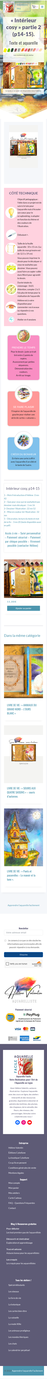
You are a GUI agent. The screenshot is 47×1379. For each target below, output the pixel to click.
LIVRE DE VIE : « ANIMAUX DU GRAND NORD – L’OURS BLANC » (22, 709)
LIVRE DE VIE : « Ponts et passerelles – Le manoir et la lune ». (21, 875)
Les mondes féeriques (18, 1337)
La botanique (14, 1304)
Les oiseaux (13, 1291)
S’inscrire (23, 954)
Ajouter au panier (23, 608)
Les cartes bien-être (17, 1311)
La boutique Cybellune (18, 1157)
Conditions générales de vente (22, 1168)
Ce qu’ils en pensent (17, 1162)
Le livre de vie (14, 1298)
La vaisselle (13, 1317)
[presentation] (23, 671)
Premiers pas (22, 7)
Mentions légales (16, 1173)
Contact (12, 1208)
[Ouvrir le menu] (42, 7)
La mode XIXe (14, 1324)
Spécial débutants (16, 1285)
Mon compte (14, 1183)
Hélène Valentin (15, 1147)
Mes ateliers (14, 1193)
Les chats (12, 1343)
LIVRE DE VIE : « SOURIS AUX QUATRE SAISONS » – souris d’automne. (21, 792)
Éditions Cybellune (17, 1152)
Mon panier (13, 1188)
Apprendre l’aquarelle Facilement (27, 1370)
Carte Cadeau (14, 1198)
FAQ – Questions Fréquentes (21, 1203)
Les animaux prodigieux (19, 1330)
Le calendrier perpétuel (19, 1350)
